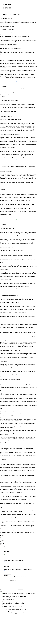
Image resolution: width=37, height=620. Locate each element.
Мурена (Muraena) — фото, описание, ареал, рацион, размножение (13, 597)
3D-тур (10, 14)
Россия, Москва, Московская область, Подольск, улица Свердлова (16, 612)
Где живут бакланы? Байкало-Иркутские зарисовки (13, 560)
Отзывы (26, 11)
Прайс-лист (5, 14)
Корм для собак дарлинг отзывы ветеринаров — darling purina (13, 603)
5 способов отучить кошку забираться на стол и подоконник (15, 576)
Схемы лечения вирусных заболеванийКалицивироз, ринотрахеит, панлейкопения (17, 88)
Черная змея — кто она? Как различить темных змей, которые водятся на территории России (18, 166)
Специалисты (20, 11)
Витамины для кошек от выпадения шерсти (10, 295)
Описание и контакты (16, 14)
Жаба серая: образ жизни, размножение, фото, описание (12, 606)
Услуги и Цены (5, 11)
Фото (11, 11)
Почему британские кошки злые (8, 600)
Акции (15, 11)
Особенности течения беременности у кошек (10, 226)
